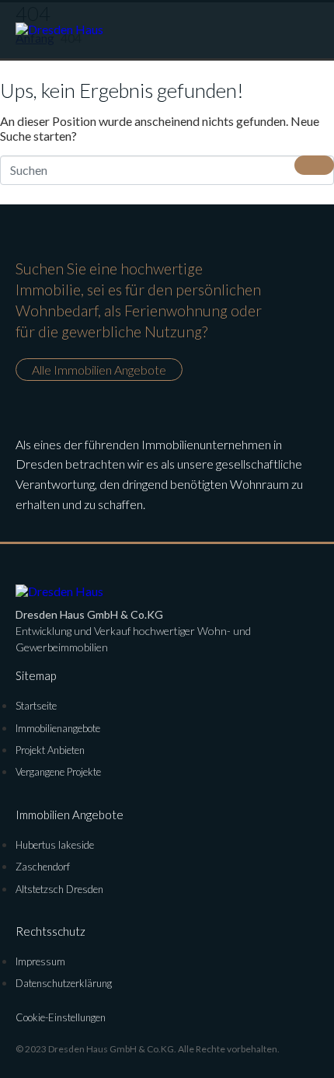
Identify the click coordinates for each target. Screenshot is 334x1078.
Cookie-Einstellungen (61, 1017)
